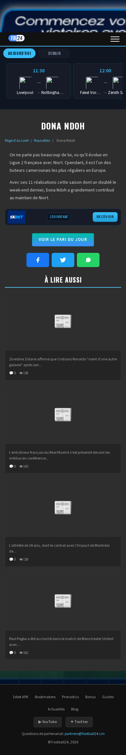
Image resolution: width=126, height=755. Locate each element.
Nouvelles (42, 140)
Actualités (56, 709)
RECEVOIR (105, 216)
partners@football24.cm (85, 734)
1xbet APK (20, 697)
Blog (74, 709)
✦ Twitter (79, 722)
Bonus (90, 697)
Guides (108, 697)
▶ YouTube (47, 722)
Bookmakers (45, 697)
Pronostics (70, 697)
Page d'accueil (17, 140)
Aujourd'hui (19, 53)
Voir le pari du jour (63, 240)
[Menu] (115, 39)
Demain (54, 53)
